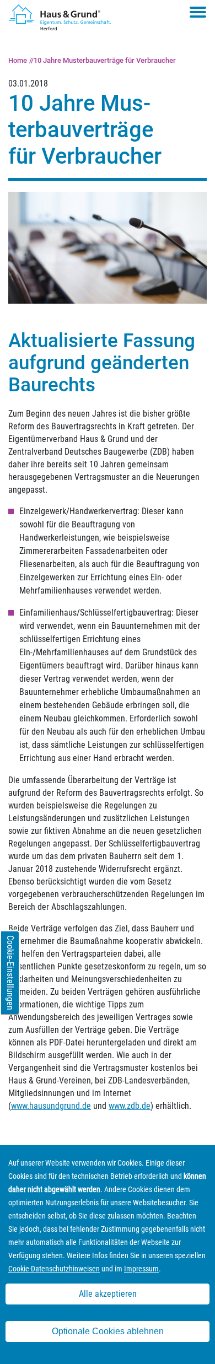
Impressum (141, 1268)
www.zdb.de (129, 1106)
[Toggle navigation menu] (198, 12)
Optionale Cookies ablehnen (108, 1331)
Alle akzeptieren (108, 1293)
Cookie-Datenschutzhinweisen (54, 1268)
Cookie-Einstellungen (10, 972)
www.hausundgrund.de (51, 1106)
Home (17, 60)
